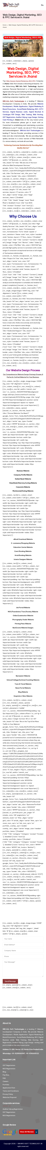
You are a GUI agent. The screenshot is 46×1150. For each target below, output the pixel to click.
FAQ (4, 1078)
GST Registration (9, 1065)
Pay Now (6, 1075)
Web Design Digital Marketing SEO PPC (21, 81)
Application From (9, 1088)
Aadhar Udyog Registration (13, 1109)
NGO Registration (9, 1069)
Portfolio (6, 1085)
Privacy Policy (8, 1094)
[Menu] (42, 5)
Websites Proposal (9, 1097)
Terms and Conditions (11, 1091)
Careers (5, 1081)
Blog (4, 1072)
